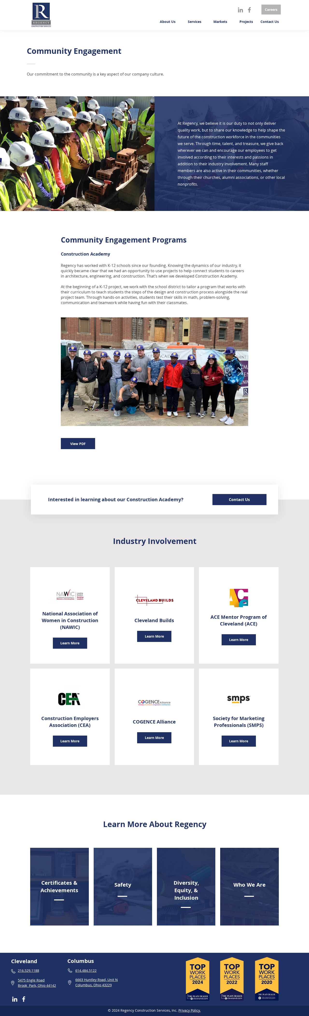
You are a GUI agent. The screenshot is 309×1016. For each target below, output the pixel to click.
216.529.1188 (28, 970)
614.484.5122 (86, 970)
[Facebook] (249, 10)
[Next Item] (240, 371)
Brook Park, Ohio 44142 (37, 985)
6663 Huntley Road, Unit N (96, 979)
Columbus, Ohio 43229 (93, 985)
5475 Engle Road (31, 980)
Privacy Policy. (189, 1010)
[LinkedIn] (240, 10)
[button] (166, 21)
